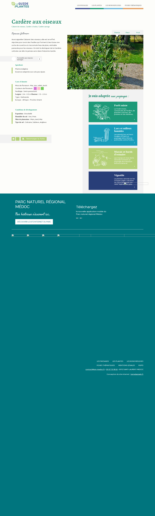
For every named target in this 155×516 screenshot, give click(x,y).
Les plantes (97, 5)
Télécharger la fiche (35, 139)
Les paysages (82, 5)
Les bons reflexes (113, 5)
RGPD (141, 365)
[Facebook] (13, 139)
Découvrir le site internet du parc (34, 221)
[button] (117, 32)
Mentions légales (126, 365)
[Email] (17, 139)
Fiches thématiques (133, 5)
